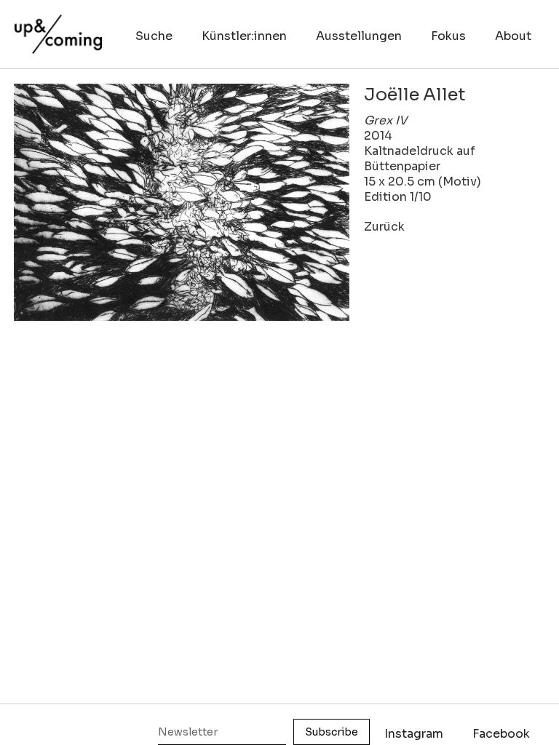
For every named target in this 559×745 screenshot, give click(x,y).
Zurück (384, 226)
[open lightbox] (181, 203)
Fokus (448, 36)
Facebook (501, 733)
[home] (58, 27)
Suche (154, 36)
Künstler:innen (244, 36)
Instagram (413, 733)
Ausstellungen (359, 36)
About (513, 36)
